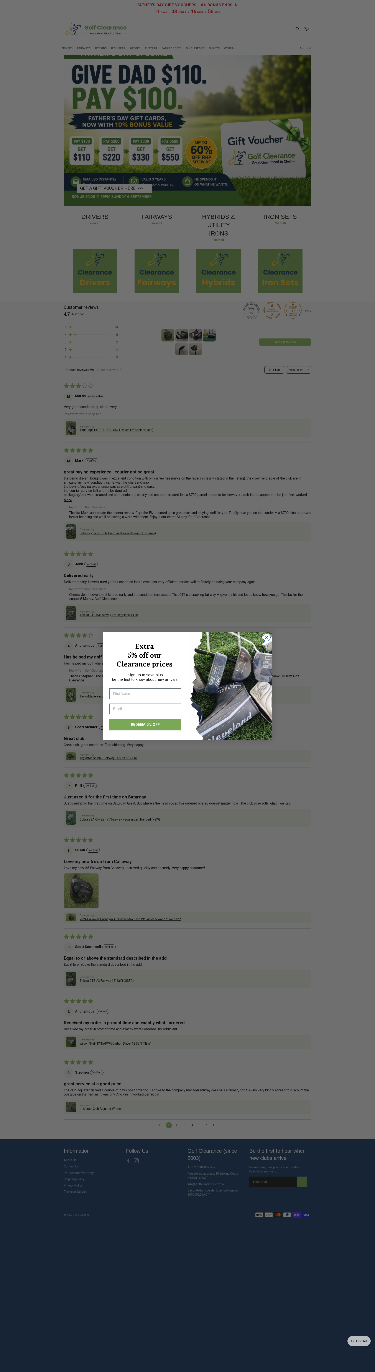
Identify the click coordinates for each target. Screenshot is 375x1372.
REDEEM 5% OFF (145, 724)
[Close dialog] (266, 637)
